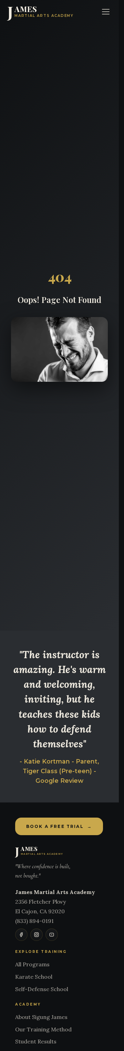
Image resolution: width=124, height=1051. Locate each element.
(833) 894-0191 (34, 920)
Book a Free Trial (59, 826)
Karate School (33, 976)
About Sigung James (41, 1016)
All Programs (32, 964)
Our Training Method (43, 1029)
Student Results (35, 1041)
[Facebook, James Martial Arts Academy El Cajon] (21, 934)
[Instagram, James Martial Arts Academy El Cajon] (36, 934)
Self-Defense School (41, 989)
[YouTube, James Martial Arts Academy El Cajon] (51, 934)
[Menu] (106, 12)
